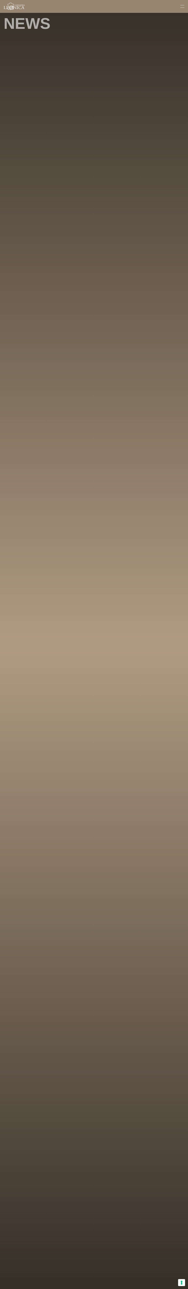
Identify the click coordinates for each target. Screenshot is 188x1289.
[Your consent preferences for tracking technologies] (181, 1282)
